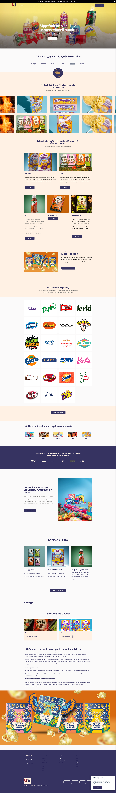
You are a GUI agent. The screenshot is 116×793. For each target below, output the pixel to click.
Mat (77, 766)
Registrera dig (62, 760)
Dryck (77, 762)
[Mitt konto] (89, 5)
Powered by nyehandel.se (42, 785)
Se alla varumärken (58, 412)
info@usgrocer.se (30, 763)
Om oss (49, 5)
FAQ (61, 5)
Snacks (77, 764)
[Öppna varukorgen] (91, 5)
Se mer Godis (30, 510)
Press (65, 5)
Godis (77, 758)
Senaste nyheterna (66, 636)
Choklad (78, 760)
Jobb (69, 5)
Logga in (60, 758)
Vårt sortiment (63, 38)
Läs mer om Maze (68, 268)
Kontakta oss (52, 38)
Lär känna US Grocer (32, 636)
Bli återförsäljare (99, 5)
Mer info (107, 787)
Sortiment (43, 5)
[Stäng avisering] (114, 1)
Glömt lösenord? (62, 762)
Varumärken (56, 5)
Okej (98, 787)
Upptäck (30, 187)
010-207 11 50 (29, 759)
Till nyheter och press (58, 590)
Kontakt (73, 5)
